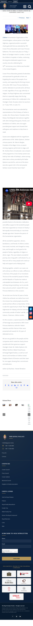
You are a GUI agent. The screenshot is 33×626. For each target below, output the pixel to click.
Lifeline (5, 37)
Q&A (3, 526)
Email (3, 544)
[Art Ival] (9, 573)
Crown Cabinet (6, 477)
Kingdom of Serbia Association (10, 484)
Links (3, 522)
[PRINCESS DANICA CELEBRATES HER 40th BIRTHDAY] (10, 405)
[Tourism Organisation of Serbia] (16, 596)
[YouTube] (30, 317)
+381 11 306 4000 (9, 445)
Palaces (4, 501)
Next (27, 18)
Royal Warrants (6, 519)
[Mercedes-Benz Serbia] (24, 589)
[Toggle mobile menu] (25, 6)
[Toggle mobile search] (29, 6)
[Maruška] (9, 581)
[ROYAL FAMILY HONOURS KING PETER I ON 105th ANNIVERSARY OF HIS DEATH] (16, 405)
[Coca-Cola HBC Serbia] (24, 573)
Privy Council (5, 473)
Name (3, 538)
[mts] (9, 589)
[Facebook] (30, 309)
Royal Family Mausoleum (8, 504)
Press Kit (4, 453)
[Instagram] (30, 313)
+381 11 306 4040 (9, 448)
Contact (4, 456)
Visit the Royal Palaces (7, 497)
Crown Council (6, 469)
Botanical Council (6, 480)
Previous (22, 18)
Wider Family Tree (6, 511)
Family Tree (5, 508)
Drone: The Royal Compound (9, 515)
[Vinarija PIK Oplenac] (24, 581)
